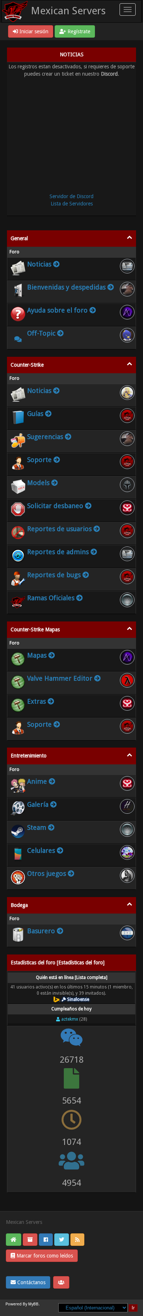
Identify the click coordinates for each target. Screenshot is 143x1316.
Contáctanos (30, 1282)
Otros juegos (46, 873)
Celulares (41, 850)
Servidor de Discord (72, 196)
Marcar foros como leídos (44, 1256)
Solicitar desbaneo (55, 506)
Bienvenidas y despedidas (66, 287)
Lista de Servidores (72, 204)
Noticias (39, 264)
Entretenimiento (29, 756)
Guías (35, 413)
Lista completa (91, 977)
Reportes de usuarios (59, 529)
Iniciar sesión (33, 31)
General (19, 238)
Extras (36, 701)
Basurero (41, 931)
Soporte (39, 460)
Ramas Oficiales (50, 598)
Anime (37, 781)
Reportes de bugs (54, 575)
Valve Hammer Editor (59, 678)
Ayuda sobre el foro (57, 310)
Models (38, 483)
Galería (37, 804)
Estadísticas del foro (80, 962)
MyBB (33, 1304)
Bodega (19, 905)
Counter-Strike (27, 365)
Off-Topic (41, 333)
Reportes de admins (58, 552)
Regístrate (78, 31)
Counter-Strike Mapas (35, 629)
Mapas (37, 655)
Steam (36, 827)
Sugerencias (45, 436)
